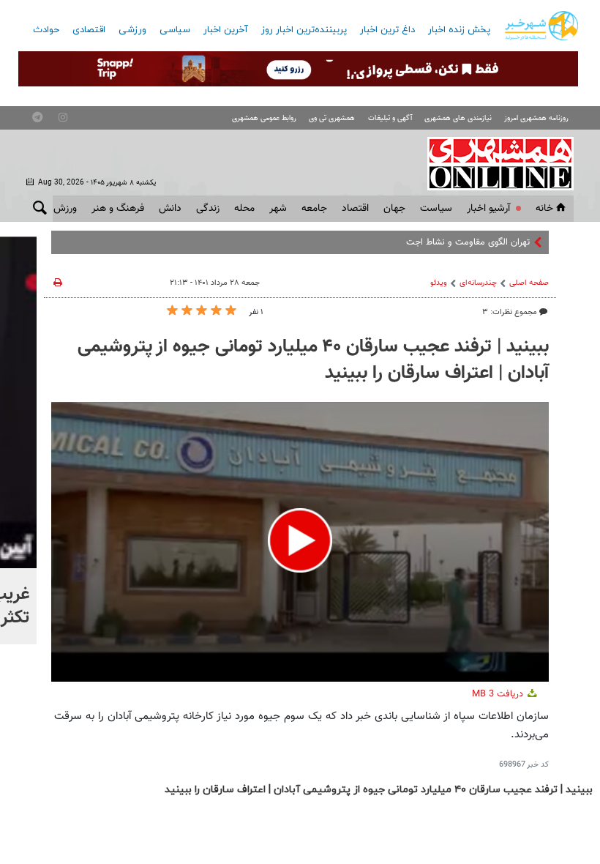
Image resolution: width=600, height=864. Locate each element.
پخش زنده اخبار (459, 30)
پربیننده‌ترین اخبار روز (304, 30)
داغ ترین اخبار (387, 30)
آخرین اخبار (225, 30)
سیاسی (175, 30)
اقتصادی (88, 30)
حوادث (46, 30)
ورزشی (132, 30)
